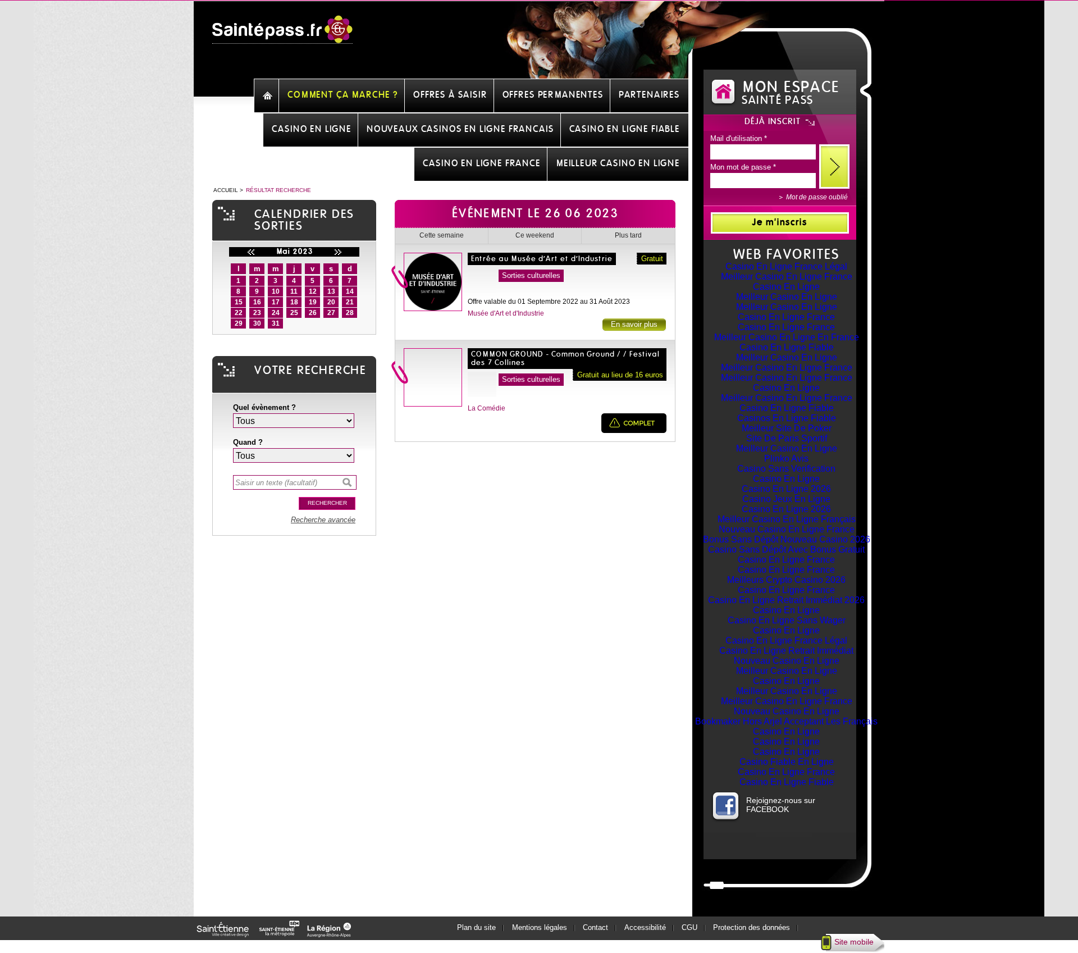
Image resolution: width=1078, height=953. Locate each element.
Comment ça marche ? (342, 94)
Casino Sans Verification (786, 468)
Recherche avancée (323, 520)
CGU (689, 927)
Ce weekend (534, 235)
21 (350, 302)
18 (294, 302)
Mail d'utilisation (738, 138)
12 (313, 291)
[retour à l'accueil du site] (282, 35)
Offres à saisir (450, 94)
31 (276, 323)
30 (257, 323)
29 (239, 323)
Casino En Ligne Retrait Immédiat (786, 650)
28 (350, 313)
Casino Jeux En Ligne (786, 499)
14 (350, 291)
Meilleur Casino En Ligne (786, 297)
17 (276, 302)
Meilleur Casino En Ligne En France (786, 337)
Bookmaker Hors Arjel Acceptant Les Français (786, 721)
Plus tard (628, 235)
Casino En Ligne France (786, 317)
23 (257, 313)
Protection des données (751, 927)
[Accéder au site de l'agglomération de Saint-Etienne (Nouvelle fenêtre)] (281, 934)
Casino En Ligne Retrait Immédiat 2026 (786, 600)
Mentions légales (539, 927)
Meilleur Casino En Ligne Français (787, 519)
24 (276, 313)
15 (239, 302)
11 (294, 291)
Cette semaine (441, 235)
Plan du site (476, 927)
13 (331, 291)
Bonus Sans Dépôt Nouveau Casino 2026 (786, 539)
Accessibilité (645, 927)
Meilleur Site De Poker (787, 428)
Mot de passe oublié (817, 197)
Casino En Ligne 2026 (786, 489)
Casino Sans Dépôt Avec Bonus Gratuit (786, 549)
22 (239, 313)
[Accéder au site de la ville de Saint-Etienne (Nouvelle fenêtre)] (224, 934)
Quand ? (248, 442)
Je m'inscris (779, 222)
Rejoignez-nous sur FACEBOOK (780, 805)
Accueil (225, 190)
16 (257, 302)
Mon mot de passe (743, 167)
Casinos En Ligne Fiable (786, 418)
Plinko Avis (786, 458)
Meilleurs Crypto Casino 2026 (786, 580)
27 (331, 313)
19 (313, 302)
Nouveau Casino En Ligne (786, 660)
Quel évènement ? (264, 407)
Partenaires (649, 94)
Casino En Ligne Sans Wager (787, 620)
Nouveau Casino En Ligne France (787, 529)
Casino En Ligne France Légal (786, 266)
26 (313, 313)
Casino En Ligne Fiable (786, 347)
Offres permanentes (553, 94)
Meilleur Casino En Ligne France (786, 276)
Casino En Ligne (786, 286)
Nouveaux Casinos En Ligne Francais (460, 129)
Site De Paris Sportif (786, 438)
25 (294, 313)
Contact (595, 927)
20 (331, 302)
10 (276, 291)
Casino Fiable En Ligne (786, 762)
